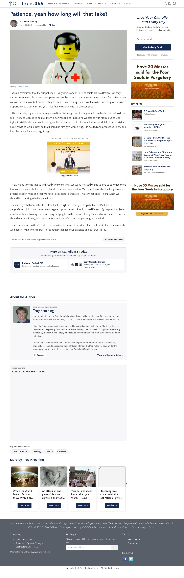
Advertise (20, 543)
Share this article (115, 239)
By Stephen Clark (150, 146)
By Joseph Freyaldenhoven (154, 172)
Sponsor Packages (35, 543)
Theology (37, 452)
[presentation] (10, 484)
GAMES (114, 3)
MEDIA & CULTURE (58, 3)
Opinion (49, 452)
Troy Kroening (30, 21)
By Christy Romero (151, 161)
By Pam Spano (149, 114)
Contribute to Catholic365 (27, 547)
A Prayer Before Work (154, 111)
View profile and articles (110, 355)
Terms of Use (134, 539)
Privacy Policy (134, 543)
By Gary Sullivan (150, 130)
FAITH (77, 3)
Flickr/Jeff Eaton (22, 87)
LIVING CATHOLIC (95, 3)
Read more (24, 505)
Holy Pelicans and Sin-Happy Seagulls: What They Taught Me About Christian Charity (158, 155)
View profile (41, 25)
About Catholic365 (24, 539)
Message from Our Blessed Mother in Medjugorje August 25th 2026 (158, 140)
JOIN (126, 3)
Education (61, 452)
